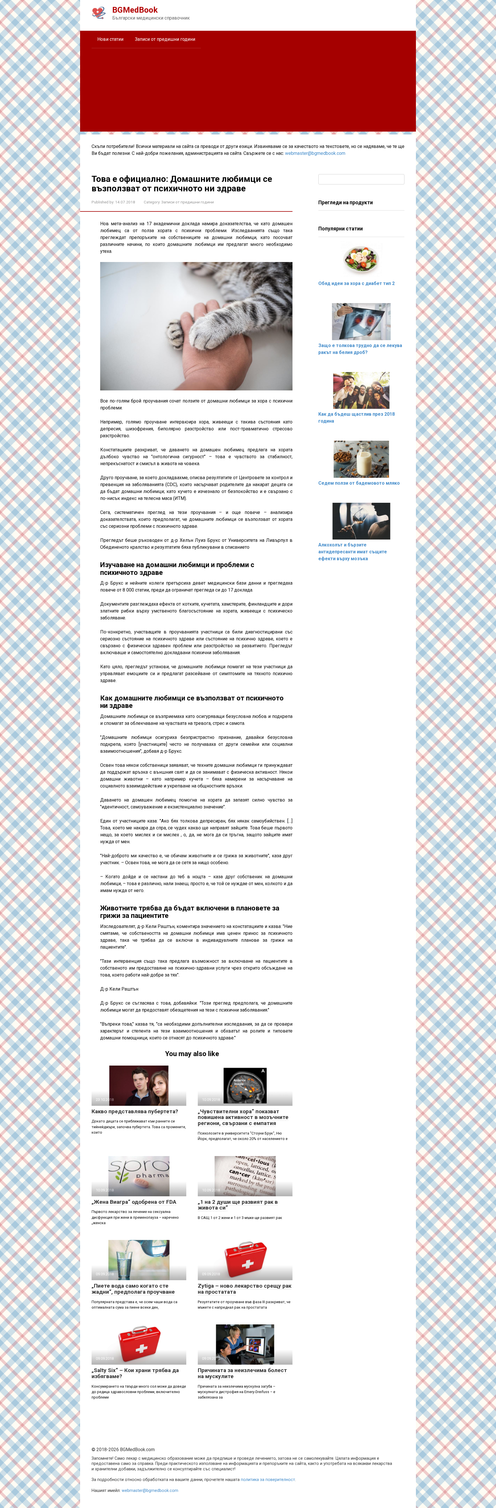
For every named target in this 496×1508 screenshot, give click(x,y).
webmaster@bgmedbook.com (315, 153)
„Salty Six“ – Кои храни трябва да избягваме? (135, 1373)
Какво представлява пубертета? (135, 1111)
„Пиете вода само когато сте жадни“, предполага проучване (133, 1288)
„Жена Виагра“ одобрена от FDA (134, 1202)
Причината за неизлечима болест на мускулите (242, 1373)
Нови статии (110, 39)
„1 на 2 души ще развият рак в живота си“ (238, 1205)
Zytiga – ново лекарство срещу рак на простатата (244, 1288)
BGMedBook (135, 10)
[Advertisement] (248, 91)
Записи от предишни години (165, 39)
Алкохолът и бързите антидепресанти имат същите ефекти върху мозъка (352, 551)
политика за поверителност (268, 1479)
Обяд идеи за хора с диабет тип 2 (356, 283)
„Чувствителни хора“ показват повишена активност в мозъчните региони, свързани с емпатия (243, 1117)
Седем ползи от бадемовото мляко (359, 483)
